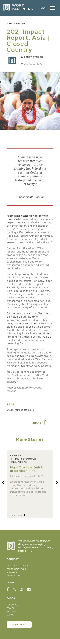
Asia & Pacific (16, 23)
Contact (12, 582)
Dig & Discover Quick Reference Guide (26, 469)
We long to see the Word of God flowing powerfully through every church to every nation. (35, 545)
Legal (10, 614)
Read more (17, 515)
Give (43, 8)
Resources (13, 604)
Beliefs (11, 611)
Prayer (11, 608)
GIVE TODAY (19, 624)
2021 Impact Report (20, 409)
